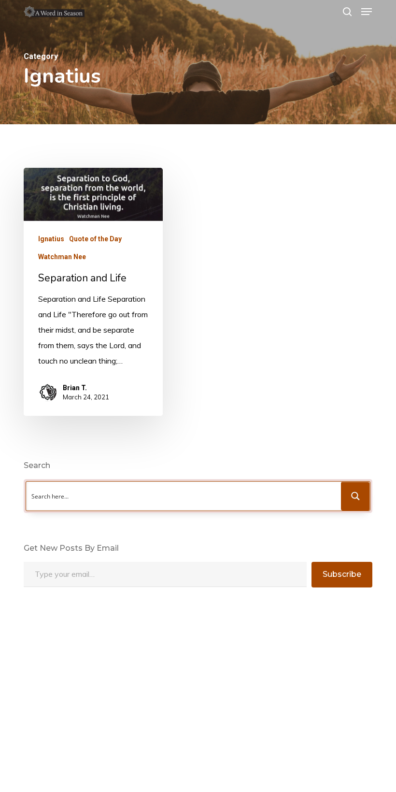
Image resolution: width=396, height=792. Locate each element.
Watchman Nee (62, 257)
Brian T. (75, 388)
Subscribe (342, 574)
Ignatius (51, 239)
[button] (366, 11)
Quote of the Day (95, 239)
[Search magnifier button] (355, 496)
